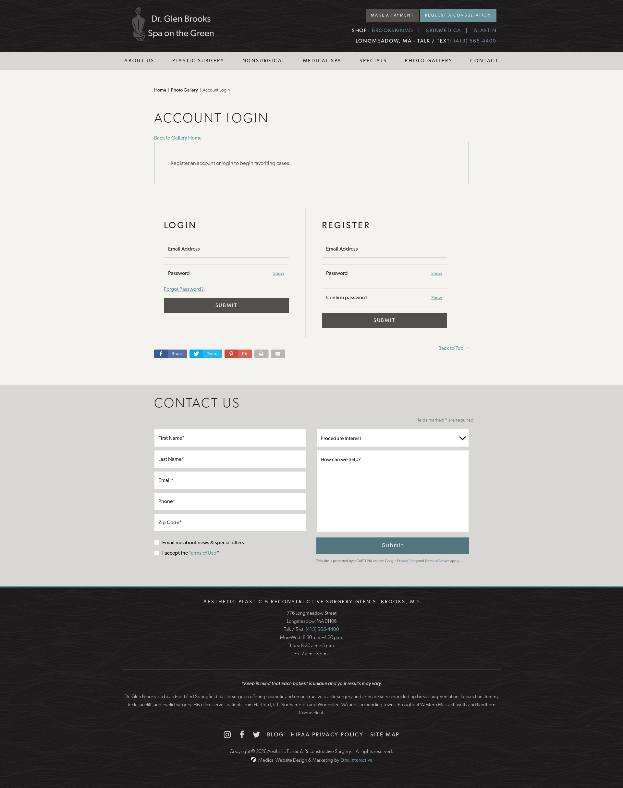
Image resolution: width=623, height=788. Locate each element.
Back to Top (451, 348)
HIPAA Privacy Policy (327, 734)
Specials (373, 61)
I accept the (175, 553)
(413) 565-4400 (322, 629)
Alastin (485, 30)
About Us (139, 61)
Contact (484, 61)
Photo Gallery (428, 61)
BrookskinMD (392, 30)
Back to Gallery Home (178, 138)
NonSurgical (263, 61)
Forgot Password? (184, 289)
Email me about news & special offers (203, 542)
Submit (226, 305)
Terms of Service (437, 561)
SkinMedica (443, 30)
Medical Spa (322, 61)
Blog (275, 734)
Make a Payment (392, 15)
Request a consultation (458, 15)
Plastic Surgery (198, 61)
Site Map (385, 734)
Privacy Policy (407, 561)
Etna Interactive (356, 760)
